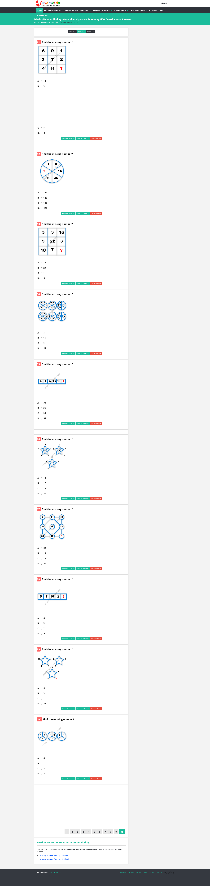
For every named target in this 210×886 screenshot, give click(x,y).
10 (45, 773)
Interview (153, 10)
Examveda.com (55, 872)
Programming (120, 10)
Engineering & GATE (101, 10)
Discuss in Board (82, 138)
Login (165, 3)
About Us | (123, 872)
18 (44, 553)
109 (45, 203)
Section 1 (72, 32)
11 (44, 338)
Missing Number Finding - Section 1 (54, 855)
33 (45, 402)
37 (45, 418)
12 (45, 478)
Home (39, 10)
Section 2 (81, 32)
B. (38, 86)
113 (45, 192)
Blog (161, 10)
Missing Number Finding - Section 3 (54, 859)
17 (45, 348)
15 (45, 493)
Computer (84, 10)
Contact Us (158, 872)
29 (44, 268)
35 (44, 408)
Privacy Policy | (149, 872)
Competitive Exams (52, 10)
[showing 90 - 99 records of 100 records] (67, 831)
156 (45, 208)
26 (45, 563)
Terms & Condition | (135, 872)
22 (45, 548)
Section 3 (90, 32)
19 (44, 488)
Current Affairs (71, 10)
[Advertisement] (82, 107)
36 (44, 413)
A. (38, 81)
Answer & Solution (68, 138)
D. (38, 133)
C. (38, 127)
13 (45, 81)
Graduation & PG (138, 10)
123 (45, 198)
